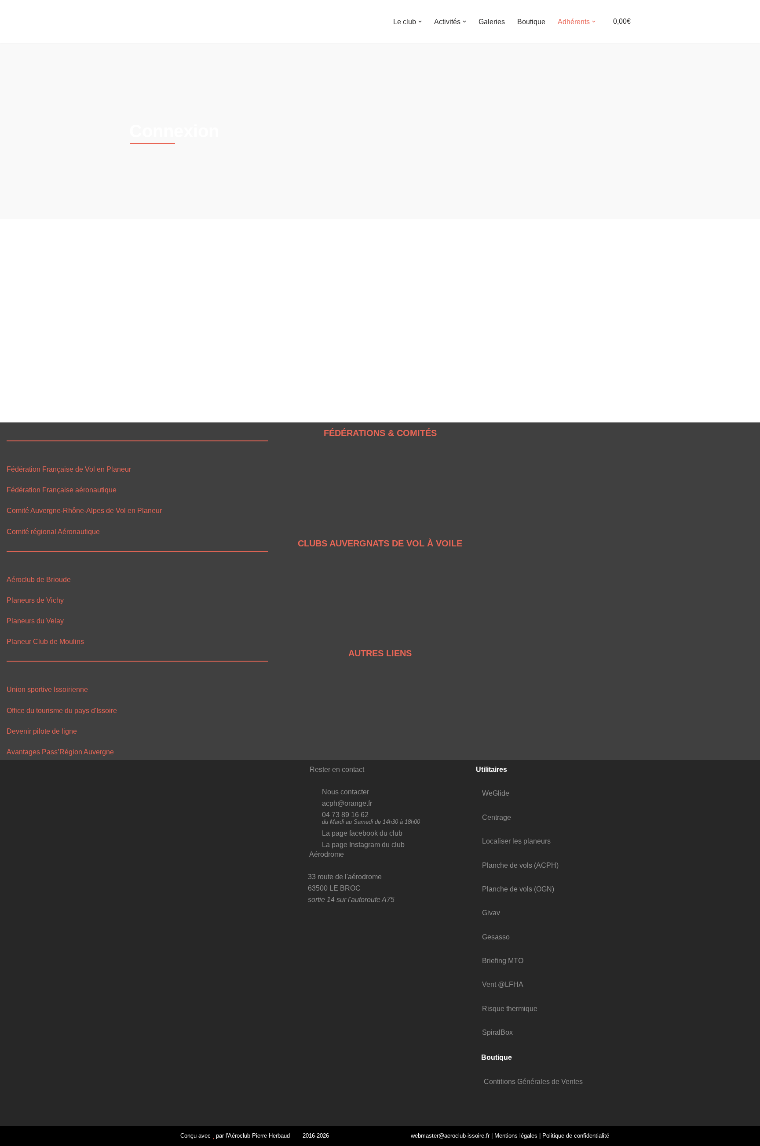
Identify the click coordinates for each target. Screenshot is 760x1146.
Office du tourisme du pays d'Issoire (62, 710)
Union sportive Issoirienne (47, 689)
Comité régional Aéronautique (53, 531)
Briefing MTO (502, 960)
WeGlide (495, 793)
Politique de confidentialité (575, 1135)
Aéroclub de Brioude (39, 579)
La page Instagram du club (363, 844)
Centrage (496, 817)
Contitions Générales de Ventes (533, 1081)
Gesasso (496, 937)
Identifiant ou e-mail (159, 257)
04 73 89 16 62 (345, 815)
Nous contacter (345, 792)
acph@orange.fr (347, 803)
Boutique (531, 21)
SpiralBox (497, 1032)
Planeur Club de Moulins (45, 641)
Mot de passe (149, 296)
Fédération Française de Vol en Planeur (69, 469)
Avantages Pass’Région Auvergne (60, 752)
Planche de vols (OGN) (518, 889)
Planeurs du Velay (35, 621)
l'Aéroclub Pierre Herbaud (258, 1135)
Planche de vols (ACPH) (520, 865)
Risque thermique (509, 1008)
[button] (420, 21)
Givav (491, 913)
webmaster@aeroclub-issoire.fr (449, 1135)
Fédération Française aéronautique (62, 490)
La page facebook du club (362, 833)
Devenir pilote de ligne (42, 731)
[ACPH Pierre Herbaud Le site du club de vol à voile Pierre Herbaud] (151, 21)
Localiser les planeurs (516, 841)
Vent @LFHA (502, 984)
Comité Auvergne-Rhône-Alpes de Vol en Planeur (84, 510)
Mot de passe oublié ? (228, 386)
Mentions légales (515, 1135)
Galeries (492, 21)
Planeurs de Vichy (35, 600)
